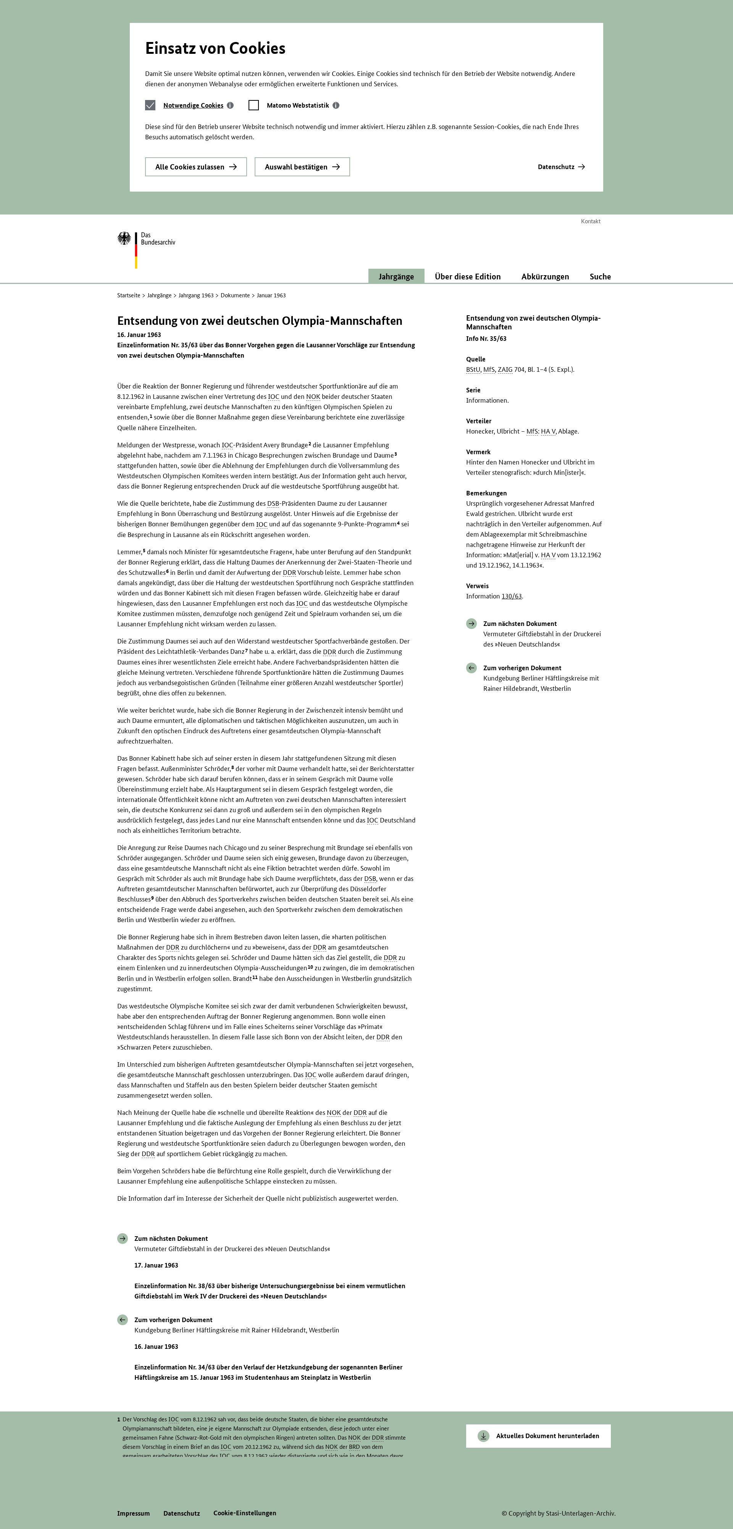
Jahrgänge (159, 295)
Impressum (133, 1513)
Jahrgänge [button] (396, 276)
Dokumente (235, 295)
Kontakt (591, 221)
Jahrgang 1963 (196, 295)
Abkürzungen (545, 276)
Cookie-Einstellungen (244, 1513)
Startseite (128, 295)
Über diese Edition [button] (468, 276)
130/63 (512, 596)
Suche (600, 276)
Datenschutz (556, 167)
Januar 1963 (271, 295)
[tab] (198, 105)
